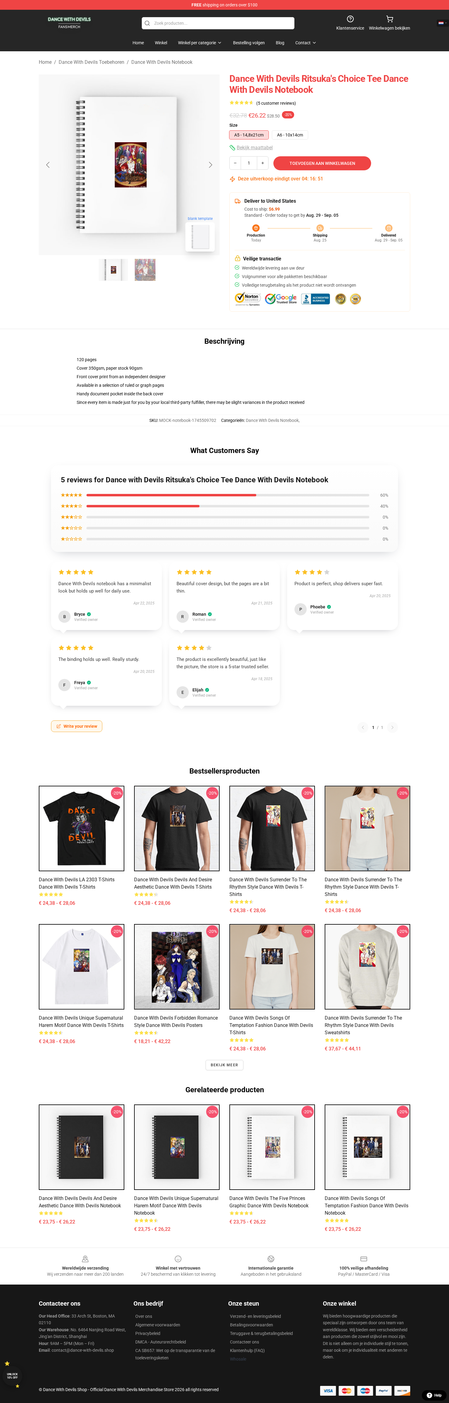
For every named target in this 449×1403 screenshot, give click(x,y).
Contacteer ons (244, 1342)
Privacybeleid (147, 1333)
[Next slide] (210, 164)
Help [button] (438, 1395)
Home (45, 62)
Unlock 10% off (12, 1376)
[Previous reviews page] (362, 727)
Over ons (143, 1316)
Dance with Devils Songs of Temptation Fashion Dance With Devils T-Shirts (271, 1025)
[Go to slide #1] (113, 270)
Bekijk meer (224, 1065)
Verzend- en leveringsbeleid (255, 1316)
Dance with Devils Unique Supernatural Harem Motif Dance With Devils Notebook (176, 1205)
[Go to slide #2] (145, 270)
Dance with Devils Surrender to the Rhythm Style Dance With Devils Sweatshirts (363, 1025)
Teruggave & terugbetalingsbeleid (261, 1333)
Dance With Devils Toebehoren (91, 62)
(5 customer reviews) (276, 103)
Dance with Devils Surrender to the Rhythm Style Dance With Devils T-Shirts (268, 887)
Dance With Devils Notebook (161, 62)
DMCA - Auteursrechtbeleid (160, 1342)
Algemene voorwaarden (157, 1324)
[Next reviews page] (392, 727)
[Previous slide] (48, 164)
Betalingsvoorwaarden (251, 1324)
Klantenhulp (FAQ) (247, 1350)
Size (233, 125)
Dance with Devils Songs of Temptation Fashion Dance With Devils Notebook (366, 1205)
